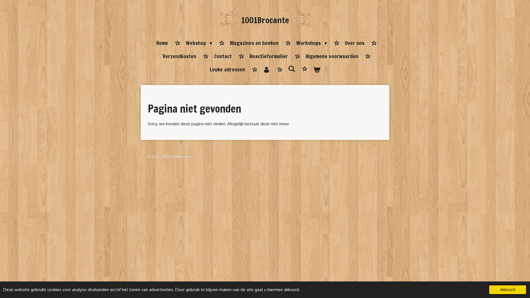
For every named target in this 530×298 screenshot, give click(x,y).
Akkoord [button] (507, 289)
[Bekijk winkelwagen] (316, 69)
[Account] (266, 69)
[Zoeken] (292, 68)
